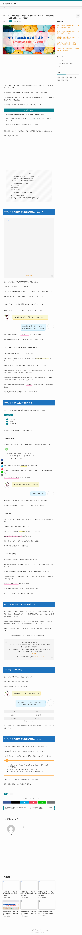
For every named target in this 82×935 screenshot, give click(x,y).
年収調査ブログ (9, 3)
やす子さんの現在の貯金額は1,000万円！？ (25, 180)
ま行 (63, 80)
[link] (23, 827)
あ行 (59, 77)
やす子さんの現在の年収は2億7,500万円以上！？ (25, 176)
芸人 (10, 21)
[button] (7, 802)
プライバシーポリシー (45, 930)
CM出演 (16, 187)
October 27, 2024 (39, 656)
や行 (11, 793)
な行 (75, 77)
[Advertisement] (29, 68)
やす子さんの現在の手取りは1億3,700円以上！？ (26, 178)
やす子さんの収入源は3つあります (21, 183)
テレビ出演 (16, 185)
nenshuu (11, 835)
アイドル (61, 60)
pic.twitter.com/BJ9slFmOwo (32, 654)
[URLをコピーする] (51, 802)
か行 (63, 77)
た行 (71, 77)
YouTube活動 (17, 190)
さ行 (67, 77)
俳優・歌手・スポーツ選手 (65, 63)
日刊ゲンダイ (29, 275)
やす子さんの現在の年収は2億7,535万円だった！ (25, 198)
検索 (78, 15)
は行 (59, 80)
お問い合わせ (35, 930)
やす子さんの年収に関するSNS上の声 (22, 192)
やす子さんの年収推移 (17, 195)
